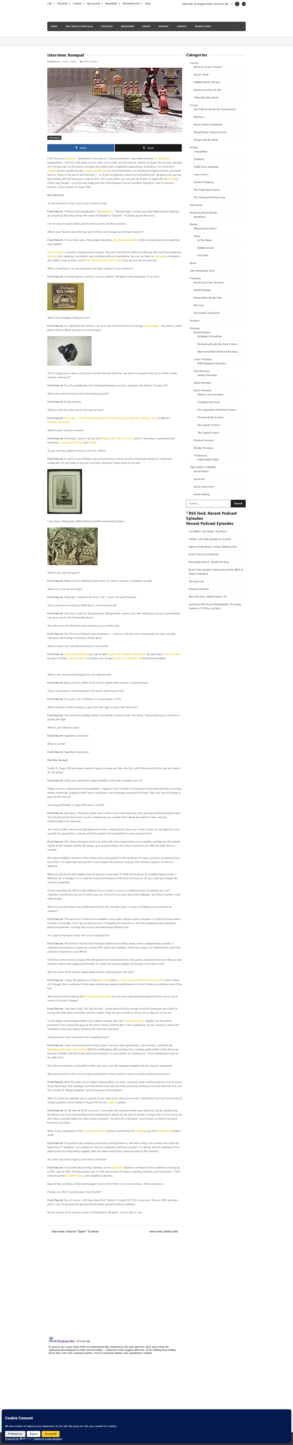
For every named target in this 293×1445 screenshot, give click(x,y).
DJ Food (121, 980)
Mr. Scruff (156, 980)
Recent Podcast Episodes (209, 523)
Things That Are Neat (206, 140)
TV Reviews (200, 455)
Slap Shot (134, 418)
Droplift (51, 170)
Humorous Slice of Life (207, 90)
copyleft (112, 1102)
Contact (77, 3)
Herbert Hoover (134, 1021)
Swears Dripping (203, 182)
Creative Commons (94, 1131)
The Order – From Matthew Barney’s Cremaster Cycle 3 (96, 418)
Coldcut (132, 980)
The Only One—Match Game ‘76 (207, 596)
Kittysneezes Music (205, 228)
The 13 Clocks (172, 654)
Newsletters (203, 26)
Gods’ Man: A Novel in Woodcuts (127, 654)
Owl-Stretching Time (202, 270)
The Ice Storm (124, 438)
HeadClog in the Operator (209, 282)
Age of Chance (55, 252)
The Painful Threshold (206, 313)
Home (54, 26)
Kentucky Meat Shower (204, 212)
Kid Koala (143, 980)
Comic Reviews (203, 359)
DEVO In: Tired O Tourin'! (208, 67)
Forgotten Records (208, 402)
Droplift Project (75, 1175)
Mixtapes (199, 117)
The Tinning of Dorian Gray (209, 197)
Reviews (163, 26)
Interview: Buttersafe (163, 1231)
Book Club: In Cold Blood (204, 554)
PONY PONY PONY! (208, 459)
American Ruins (77, 658)
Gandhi (92, 442)
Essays (146, 26)
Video (197, 236)
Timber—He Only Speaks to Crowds (210, 539)
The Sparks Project (208, 425)
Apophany (200, 216)
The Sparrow (196, 581)
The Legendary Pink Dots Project (216, 409)
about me (199, 479)
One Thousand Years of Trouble (103, 260)
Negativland (164, 1131)
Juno (154, 418)
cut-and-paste (162, 158)
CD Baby (172, 179)
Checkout (62, 3)
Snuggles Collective (95, 170)
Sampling (140, 1131)
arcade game (151, 326)
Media (193, 224)
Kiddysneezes (205, 248)
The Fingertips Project (207, 189)
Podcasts (107, 26)
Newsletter (111, 3)
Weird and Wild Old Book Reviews (217, 351)
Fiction (194, 147)
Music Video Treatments (208, 124)
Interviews (127, 26)
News (193, 263)
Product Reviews (204, 440)
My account (93, 3)
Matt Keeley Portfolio (79, 26)
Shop (148, 3)
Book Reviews (202, 332)
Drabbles (199, 159)
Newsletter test (131, 3)
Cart (49, 3)
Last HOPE (117, 1167)
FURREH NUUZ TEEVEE (207, 82)
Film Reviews (201, 371)
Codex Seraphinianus (76, 654)
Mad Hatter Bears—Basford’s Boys (209, 562)
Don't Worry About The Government (215, 109)
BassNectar (107, 211)
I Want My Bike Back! (206, 97)
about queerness (204, 486)
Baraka (146, 418)
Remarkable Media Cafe (208, 297)
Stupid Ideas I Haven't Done (210, 132)
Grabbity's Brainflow (209, 336)
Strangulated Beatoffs (97, 996)
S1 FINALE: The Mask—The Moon (208, 531)
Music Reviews (203, 390)
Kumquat (70, 158)
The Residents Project (210, 417)
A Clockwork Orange (70, 442)
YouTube (159, 256)
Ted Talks (202, 255)
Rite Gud (199, 305)
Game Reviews (202, 383)
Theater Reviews (203, 448)
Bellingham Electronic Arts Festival (67, 1049)
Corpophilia (200, 151)
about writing (201, 494)
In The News (204, 240)
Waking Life (108, 438)
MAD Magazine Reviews (211, 363)
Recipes (195, 320)
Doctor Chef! (201, 74)
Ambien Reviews (207, 375)
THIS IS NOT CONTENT (203, 467)
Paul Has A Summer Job (128, 658)
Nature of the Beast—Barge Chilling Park (213, 546)
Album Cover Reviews (210, 394)
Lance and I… (202, 174)
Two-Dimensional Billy (124, 240)
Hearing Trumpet (199, 589)
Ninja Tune (104, 980)
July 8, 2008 (68, 61)
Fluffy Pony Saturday (206, 167)
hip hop (51, 256)
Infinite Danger (202, 290)
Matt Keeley (91, 61)
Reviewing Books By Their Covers (217, 344)
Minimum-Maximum (58, 422)
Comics (194, 63)
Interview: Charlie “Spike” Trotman (75, 1231)
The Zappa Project (208, 432)
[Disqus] (114, 1285)
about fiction (201, 471)
